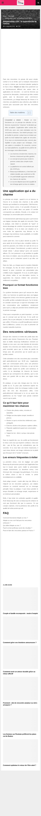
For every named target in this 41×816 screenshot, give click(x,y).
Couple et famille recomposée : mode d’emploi (20, 613)
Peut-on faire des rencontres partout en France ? (18, 530)
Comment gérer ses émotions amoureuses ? (20, 642)
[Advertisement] (20, 55)
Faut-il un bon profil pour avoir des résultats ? (17, 528)
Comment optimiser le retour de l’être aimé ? (19, 765)
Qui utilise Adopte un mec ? (12, 525)
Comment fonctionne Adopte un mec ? (15, 518)
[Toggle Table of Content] (28, 113)
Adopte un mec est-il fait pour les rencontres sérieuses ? (17, 522)
